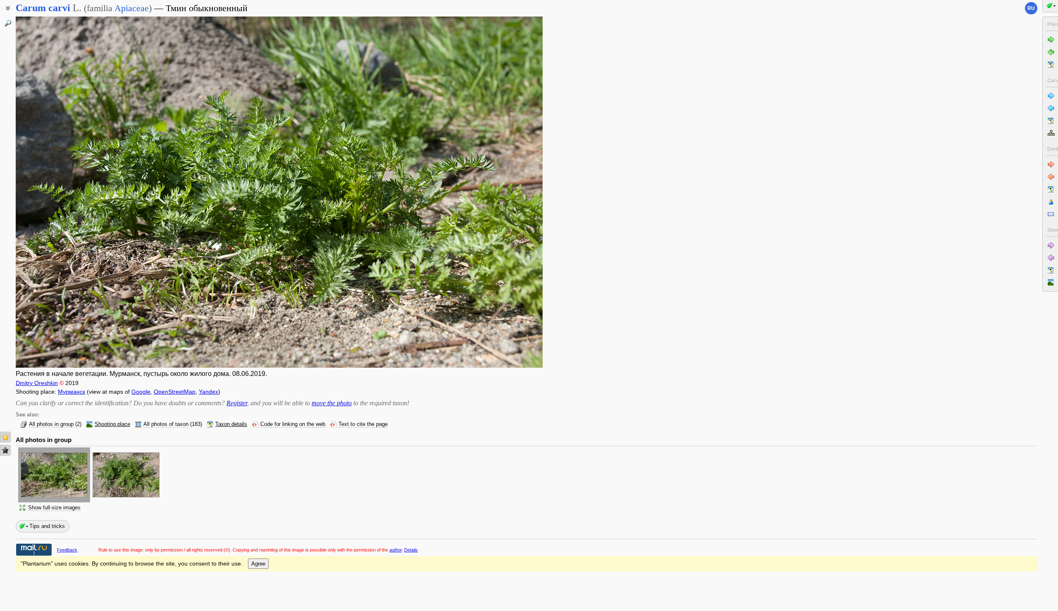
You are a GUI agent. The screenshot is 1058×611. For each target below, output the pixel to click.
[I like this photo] (5, 437)
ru (1031, 8)
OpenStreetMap (174, 391)
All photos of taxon (165, 424)
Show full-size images (54, 508)
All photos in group (51, 424)
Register (236, 403)
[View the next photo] (488, 192)
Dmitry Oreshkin (37, 383)
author (395, 549)
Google (140, 391)
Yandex (208, 391)
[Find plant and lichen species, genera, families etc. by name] (8, 23)
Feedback (67, 549)
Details (411, 549)
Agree (258, 564)
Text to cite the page (363, 424)
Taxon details (231, 424)
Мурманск (71, 391)
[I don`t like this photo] (5, 450)
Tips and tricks (47, 526)
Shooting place (112, 424)
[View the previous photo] (70, 192)
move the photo (332, 403)
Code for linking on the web (292, 424)
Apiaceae (131, 8)
